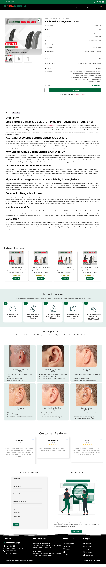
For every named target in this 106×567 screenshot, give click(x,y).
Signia (50, 18)
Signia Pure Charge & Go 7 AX (90, 267)
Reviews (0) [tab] (15, 112)
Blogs (76, 7)
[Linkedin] (103, 2)
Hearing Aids (49, 7)
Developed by (88, 560)
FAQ (87, 7)
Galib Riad (96, 560)
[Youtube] (97, 2)
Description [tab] (8, 112)
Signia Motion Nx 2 (16, 267)
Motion (55, 18)
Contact (81, 7)
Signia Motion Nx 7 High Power (41, 267)
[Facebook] (94, 2)
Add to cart (75, 90)
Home (46, 18)
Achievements (67, 7)
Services (40, 7)
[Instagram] (100, 2)
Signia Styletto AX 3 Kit (65, 267)
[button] (39, 20)
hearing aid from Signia (52, 125)
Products (58, 7)
